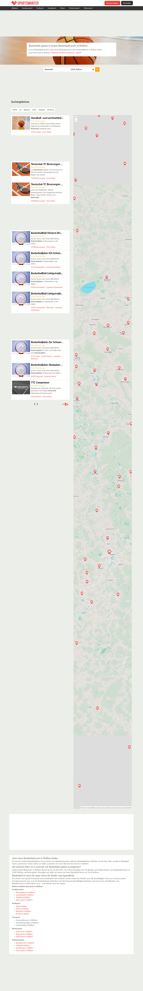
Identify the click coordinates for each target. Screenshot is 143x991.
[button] (96, 448)
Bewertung (50, 110)
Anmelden (127, 3)
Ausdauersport (27, 8)
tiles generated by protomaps (110, 807)
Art (20, 110)
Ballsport (15, 8)
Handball (62, 53)
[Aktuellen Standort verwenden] (93, 69)
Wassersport (88, 8)
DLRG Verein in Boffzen (24, 937)
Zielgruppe (27, 110)
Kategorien (42, 110)
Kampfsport (52, 8)
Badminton (71, 53)
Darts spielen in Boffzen (24, 950)
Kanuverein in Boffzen (24, 932)
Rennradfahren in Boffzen (25, 892)
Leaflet (83, 807)
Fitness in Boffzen (22, 909)
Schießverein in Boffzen (24, 948)
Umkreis (14, 110)
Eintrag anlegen (112, 3)
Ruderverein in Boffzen (24, 934)
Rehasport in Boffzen (23, 911)
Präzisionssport (74, 8)
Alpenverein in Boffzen (24, 900)
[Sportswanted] (24, 3)
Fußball (78, 53)
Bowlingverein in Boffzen (25, 943)
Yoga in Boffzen (21, 906)
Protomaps (119, 807)
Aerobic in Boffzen (22, 914)
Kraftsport (40, 8)
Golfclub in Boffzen (23, 945)
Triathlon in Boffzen (23, 897)
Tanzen (62, 8)
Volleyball (54, 53)
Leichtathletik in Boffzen (25, 895)
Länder (34, 110)
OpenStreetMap (127, 807)
